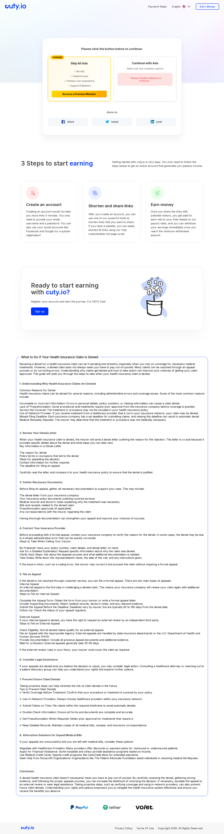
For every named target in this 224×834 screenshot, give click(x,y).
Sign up (39, 311)
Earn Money (207, 6)
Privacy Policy (123, 828)
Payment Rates (157, 6)
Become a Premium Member (79, 94)
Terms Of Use (145, 828)
